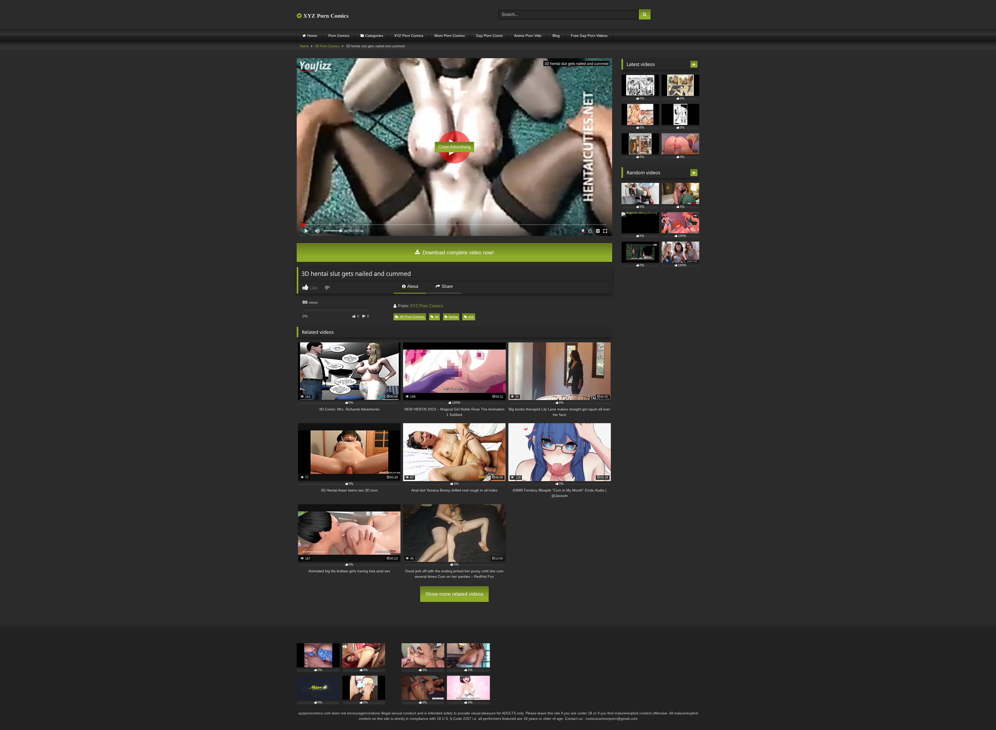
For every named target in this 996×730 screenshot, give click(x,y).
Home (312, 36)
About (412, 286)
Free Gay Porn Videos (589, 36)
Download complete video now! (457, 252)
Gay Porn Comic (489, 36)
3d (436, 317)
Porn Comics (338, 36)
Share (447, 286)
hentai (453, 317)
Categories (374, 36)
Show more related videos (454, 594)
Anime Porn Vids (527, 36)
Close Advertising (454, 147)
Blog (556, 36)
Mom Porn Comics (449, 36)
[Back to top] (980, 714)
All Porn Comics (327, 46)
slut (471, 317)
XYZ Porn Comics (325, 15)
